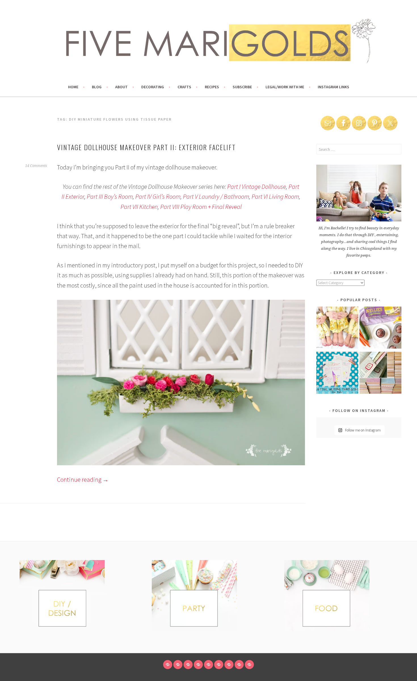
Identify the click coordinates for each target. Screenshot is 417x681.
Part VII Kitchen (139, 207)
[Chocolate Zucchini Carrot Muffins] (380, 329)
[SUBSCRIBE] (228, 664)
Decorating (152, 86)
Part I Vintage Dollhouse (256, 186)
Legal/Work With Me (285, 86)
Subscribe (242, 86)
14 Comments (36, 166)
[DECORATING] (198, 664)
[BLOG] (177, 664)
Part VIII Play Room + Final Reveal (201, 207)
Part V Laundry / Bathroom (216, 196)
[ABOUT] (188, 664)
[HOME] (167, 664)
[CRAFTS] (208, 664)
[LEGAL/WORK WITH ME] (239, 664)
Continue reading (83, 479)
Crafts (184, 86)
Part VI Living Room (275, 196)
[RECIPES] (218, 664)
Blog (97, 86)
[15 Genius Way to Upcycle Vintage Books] (380, 374)
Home (73, 86)
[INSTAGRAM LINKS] (249, 664)
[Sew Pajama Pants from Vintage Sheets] (337, 329)
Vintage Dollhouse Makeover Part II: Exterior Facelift (146, 147)
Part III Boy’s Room (110, 196)
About (121, 86)
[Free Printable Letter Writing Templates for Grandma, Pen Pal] (337, 374)
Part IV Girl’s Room (157, 196)
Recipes (212, 86)
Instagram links (333, 86)
